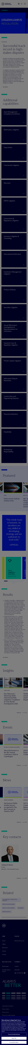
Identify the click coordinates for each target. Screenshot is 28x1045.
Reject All (14, 1038)
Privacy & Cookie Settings (14, 1034)
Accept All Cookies (14, 1042)
